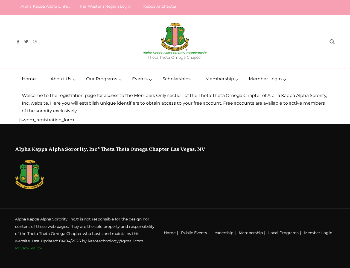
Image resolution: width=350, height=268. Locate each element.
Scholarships (176, 78)
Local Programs (283, 232)
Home (29, 78)
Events (140, 78)
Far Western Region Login (105, 6)
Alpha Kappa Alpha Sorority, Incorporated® (175, 52)
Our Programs (101, 78)
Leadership (222, 232)
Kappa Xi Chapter (160, 6)
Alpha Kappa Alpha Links (44, 6)
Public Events (194, 232)
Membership (251, 232)
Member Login (265, 78)
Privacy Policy (28, 248)
